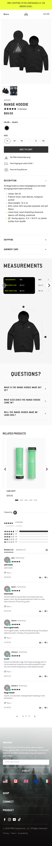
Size (6, 136)
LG (29, 141)
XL (36, 141)
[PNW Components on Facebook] (4, 819)
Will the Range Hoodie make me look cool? (21, 413)
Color (11, 122)
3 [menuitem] (29, 716)
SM (14, 141)
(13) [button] (16, 531)
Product (8, 810)
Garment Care (11, 250)
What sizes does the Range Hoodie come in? (22, 401)
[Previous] (3, 285)
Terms (13, 833)
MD (22, 141)
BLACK (6, 128)
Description (10, 181)
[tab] (8, 550)
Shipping (8, 240)
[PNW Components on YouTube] (14, 819)
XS (7, 141)
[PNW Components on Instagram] (9, 819)
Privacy (6, 833)
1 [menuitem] (22, 716)
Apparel (7, 100)
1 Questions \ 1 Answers (13, 526)
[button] (8, 573)
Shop (6, 793)
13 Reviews (22, 109)
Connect (8, 802)
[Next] (49, 285)
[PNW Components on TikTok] (19, 819)
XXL (43, 141)
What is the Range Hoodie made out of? (22, 389)
